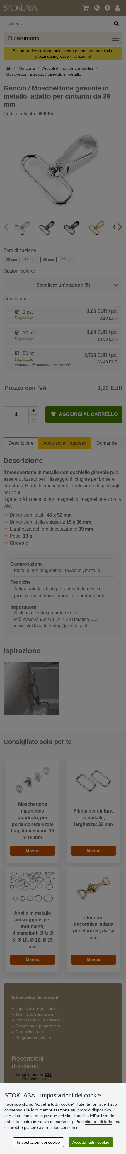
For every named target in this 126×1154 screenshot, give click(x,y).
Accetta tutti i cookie (90, 1142)
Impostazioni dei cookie (38, 1142)
